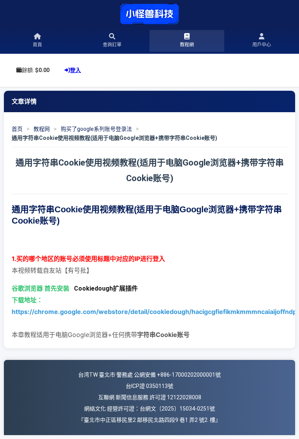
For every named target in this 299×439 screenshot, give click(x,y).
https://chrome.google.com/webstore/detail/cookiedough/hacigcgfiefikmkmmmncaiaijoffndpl (155, 312)
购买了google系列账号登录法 (96, 129)
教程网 (41, 129)
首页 (17, 129)
